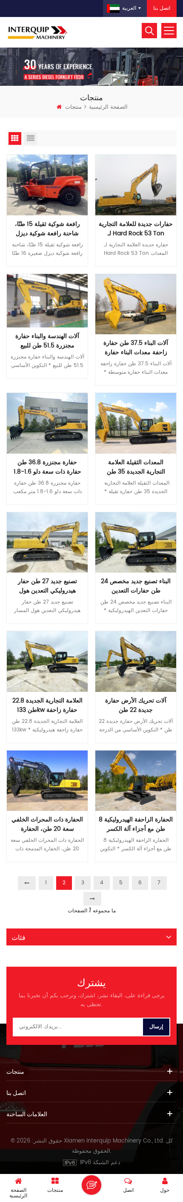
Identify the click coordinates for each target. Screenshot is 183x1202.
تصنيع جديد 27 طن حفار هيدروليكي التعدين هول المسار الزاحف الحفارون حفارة (47, 586)
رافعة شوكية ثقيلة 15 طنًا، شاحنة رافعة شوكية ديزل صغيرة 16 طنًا (47, 229)
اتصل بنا (161, 8)
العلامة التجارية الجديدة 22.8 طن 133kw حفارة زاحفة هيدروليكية (47, 705)
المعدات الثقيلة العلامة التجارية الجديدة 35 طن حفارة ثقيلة (136, 467)
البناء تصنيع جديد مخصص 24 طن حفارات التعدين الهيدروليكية (136, 586)
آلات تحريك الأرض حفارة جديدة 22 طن (135, 705)
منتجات (73, 107)
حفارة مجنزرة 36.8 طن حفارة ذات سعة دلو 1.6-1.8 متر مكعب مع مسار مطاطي (47, 467)
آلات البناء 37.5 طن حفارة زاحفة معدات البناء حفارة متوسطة (135, 348)
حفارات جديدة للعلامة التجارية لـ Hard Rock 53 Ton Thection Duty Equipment (136, 229)
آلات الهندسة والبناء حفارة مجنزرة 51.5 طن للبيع (47, 341)
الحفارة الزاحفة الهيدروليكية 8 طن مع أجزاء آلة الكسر (136, 824)
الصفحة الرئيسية (108, 107)
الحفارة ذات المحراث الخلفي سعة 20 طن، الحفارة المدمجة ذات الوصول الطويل (47, 824)
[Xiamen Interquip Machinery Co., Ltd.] (38, 32)
